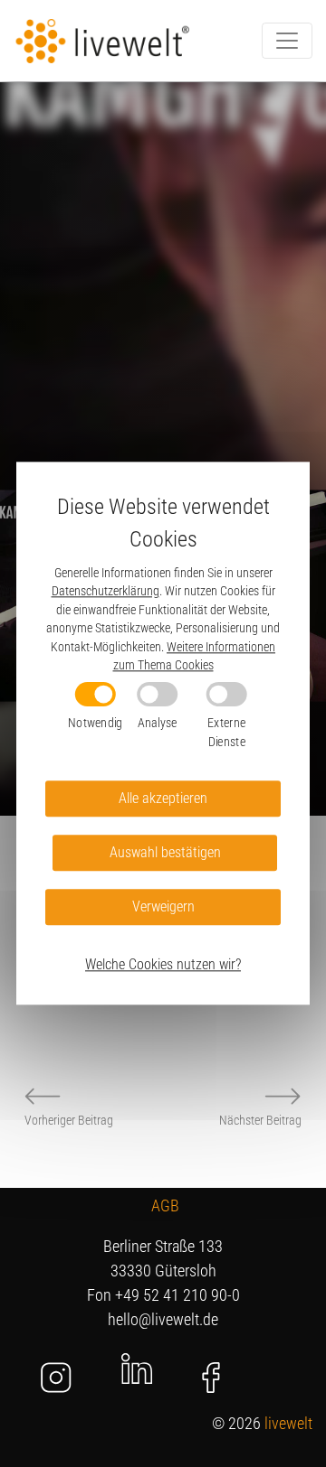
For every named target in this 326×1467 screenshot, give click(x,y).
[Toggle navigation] (287, 41)
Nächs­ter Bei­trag (260, 1120)
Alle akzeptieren (163, 799)
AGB (165, 1205)
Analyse (157, 722)
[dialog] (163, 733)
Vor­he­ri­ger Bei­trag (68, 1120)
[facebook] (211, 1377)
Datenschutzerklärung (105, 591)
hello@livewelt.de (163, 1319)
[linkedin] (136, 1367)
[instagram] (56, 1377)
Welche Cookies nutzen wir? (163, 965)
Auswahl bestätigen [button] (165, 853)
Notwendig (95, 722)
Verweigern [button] (163, 907)
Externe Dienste (226, 732)
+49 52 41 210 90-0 (177, 1294)
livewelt (288, 1423)
